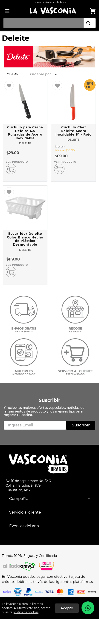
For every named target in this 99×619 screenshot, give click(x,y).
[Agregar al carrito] (11, 169)
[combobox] (49, 23)
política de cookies (25, 612)
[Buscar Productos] (89, 23)
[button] (12, 73)
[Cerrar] (67, 608)
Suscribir (49, 400)
